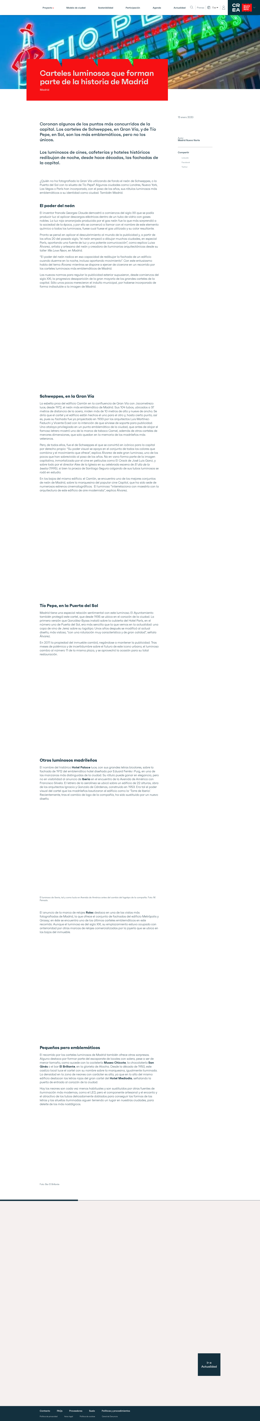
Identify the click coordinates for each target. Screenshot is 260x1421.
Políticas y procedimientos (116, 1411)
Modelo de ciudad (75, 7)
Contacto (45, 1411)
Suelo (92, 1411)
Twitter (185, 167)
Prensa (200, 7)
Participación (133, 7)
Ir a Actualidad (209, 1365)
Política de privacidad (48, 1417)
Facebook (186, 162)
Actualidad (180, 7)
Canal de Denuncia (110, 1417)
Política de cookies (87, 1417)
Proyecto (47, 7)
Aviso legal (68, 1417)
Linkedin (185, 158)
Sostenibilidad (105, 7)
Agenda (157, 7)
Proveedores (75, 1411)
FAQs (59, 1411)
